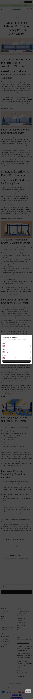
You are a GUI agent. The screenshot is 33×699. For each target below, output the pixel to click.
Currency (4, 355)
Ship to (4, 343)
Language (5, 349)
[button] (16, 346)
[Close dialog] (31, 336)
